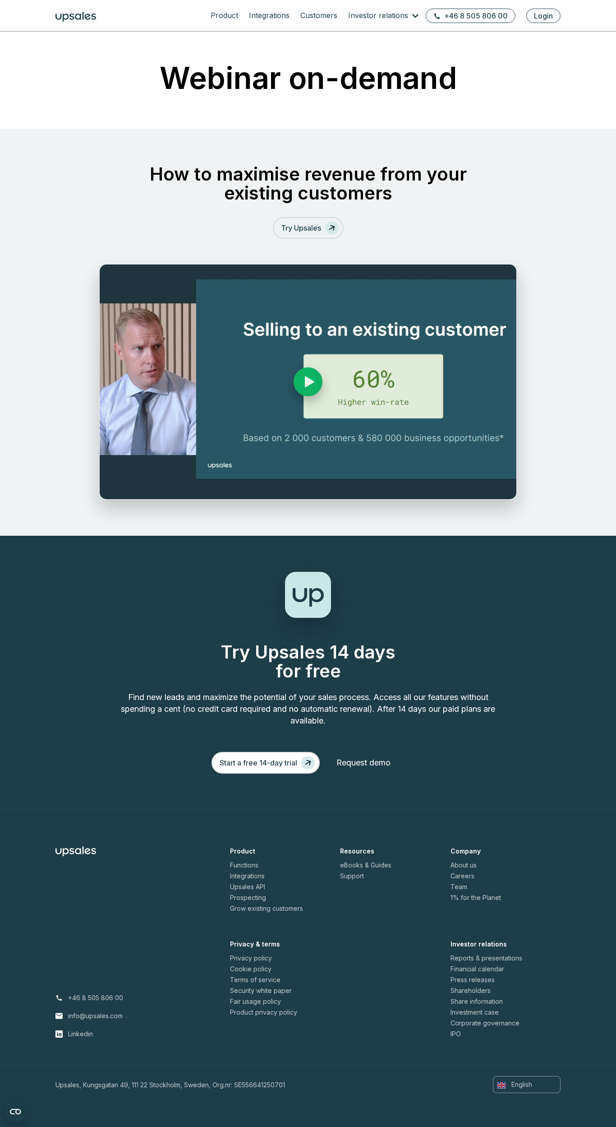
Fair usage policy (255, 1001)
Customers (318, 15)
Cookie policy (250, 969)
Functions (244, 865)
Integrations (269, 15)
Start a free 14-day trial (258, 762)
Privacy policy (251, 958)
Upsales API (247, 886)
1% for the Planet (476, 897)
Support (352, 876)
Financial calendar (477, 969)
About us (464, 865)
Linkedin (80, 1034)
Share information (477, 1001)
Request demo (363, 762)
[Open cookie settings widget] (15, 1111)
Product (224, 15)
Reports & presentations (486, 958)
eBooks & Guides (365, 865)
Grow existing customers (266, 908)
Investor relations (379, 15)
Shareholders (471, 990)
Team (459, 886)
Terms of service (255, 979)
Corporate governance (485, 1023)
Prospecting (248, 897)
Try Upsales (301, 227)
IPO (456, 1034)
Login (543, 15)
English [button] (521, 1084)
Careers (462, 876)
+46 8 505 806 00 (476, 15)
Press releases (473, 979)
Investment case (475, 1012)
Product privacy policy (263, 1012)
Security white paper (261, 990)
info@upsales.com (95, 1016)
